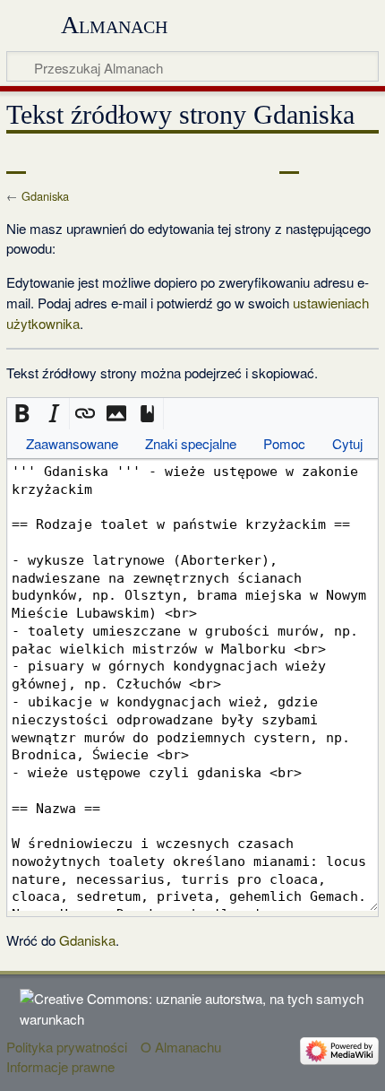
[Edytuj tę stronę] (289, 161)
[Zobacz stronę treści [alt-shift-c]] (16, 161)
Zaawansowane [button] (72, 443)
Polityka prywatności (66, 1046)
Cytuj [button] (347, 443)
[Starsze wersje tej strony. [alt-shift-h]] (322, 161)
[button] (22, 413)
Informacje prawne (60, 1066)
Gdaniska (45, 195)
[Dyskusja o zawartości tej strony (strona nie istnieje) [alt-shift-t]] (56, 161)
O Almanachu (181, 1046)
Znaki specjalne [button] (190, 443)
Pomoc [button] (284, 443)
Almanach (114, 25)
